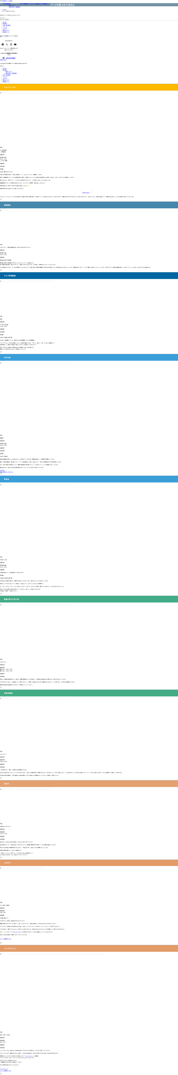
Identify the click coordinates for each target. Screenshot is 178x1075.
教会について (12, 5)
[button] (9, 60)
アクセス (5, 28)
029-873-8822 (10, 58)
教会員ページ (6, 32)
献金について (6, 30)
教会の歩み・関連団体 (14, 7)
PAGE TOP (173, 1041)
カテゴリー (3, 18)
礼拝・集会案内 (7, 25)
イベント (5, 27)
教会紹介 (5, 23)
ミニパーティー (18, 932)
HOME (4, 22)
